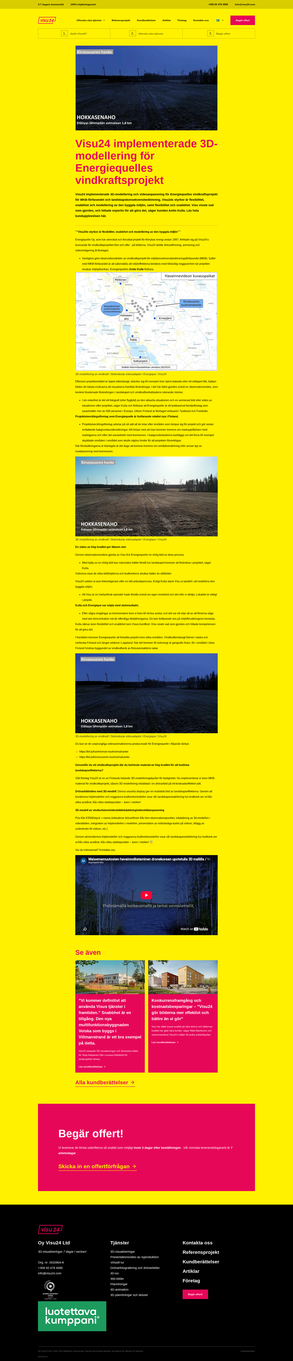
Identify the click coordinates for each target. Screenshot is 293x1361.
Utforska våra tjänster (89, 20)
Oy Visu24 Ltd (54, 1242)
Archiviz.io (42, 1356)
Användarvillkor (248, 1351)
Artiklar (166, 20)
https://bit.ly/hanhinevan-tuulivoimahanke (103, 751)
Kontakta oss (201, 20)
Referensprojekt (121, 20)
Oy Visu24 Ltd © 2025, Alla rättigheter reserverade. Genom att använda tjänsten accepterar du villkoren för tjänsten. (91, 1351)
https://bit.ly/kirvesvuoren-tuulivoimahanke (104, 757)
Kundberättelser (146, 20)
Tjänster (119, 1242)
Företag (182, 20)
